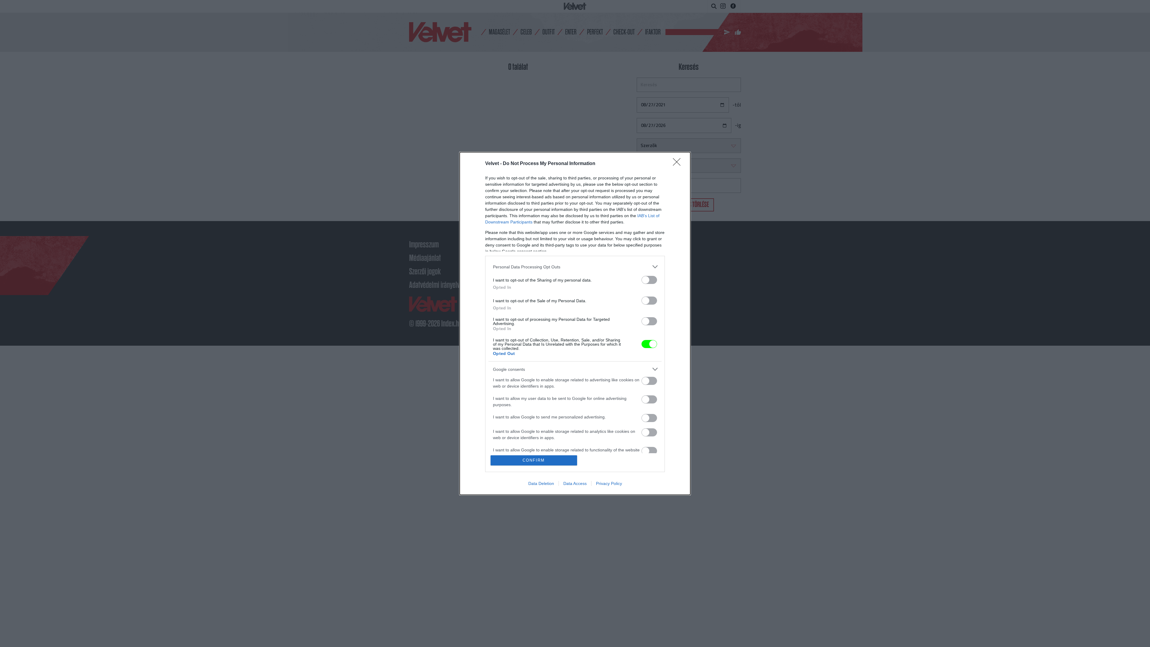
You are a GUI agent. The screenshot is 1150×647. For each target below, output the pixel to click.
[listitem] (575, 267)
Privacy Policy (609, 483)
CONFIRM (534, 460)
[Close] (678, 164)
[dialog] (575, 323)
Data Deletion (541, 483)
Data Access (575, 483)
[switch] (649, 280)
